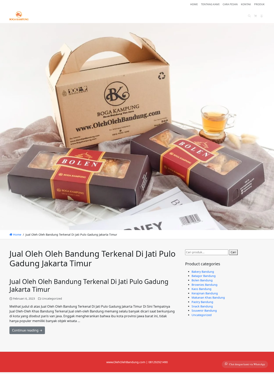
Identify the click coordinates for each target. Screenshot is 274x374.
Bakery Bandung (203, 272)
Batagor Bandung (204, 276)
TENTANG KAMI (210, 4)
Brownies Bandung (204, 285)
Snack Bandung (202, 306)
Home (16, 234)
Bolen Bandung (202, 280)
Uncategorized (52, 298)
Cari (233, 252)
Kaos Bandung (201, 289)
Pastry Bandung (202, 302)
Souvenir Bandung (204, 310)
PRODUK (259, 4)
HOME (194, 4)
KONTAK (246, 4)
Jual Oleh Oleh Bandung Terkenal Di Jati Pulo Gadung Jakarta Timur (88, 285)
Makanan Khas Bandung (208, 297)
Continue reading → (27, 330)
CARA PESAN (230, 4)
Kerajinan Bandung (205, 293)
